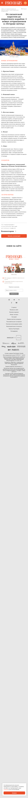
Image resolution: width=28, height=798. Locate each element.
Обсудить (25, 8)
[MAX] (9, 299)
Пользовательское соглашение (14, 321)
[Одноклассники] (12, 302)
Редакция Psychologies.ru (9, 224)
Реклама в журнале (14, 312)
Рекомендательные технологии (14, 326)
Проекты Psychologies (14, 328)
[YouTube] (16, 302)
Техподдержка (14, 331)
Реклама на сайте (14, 309)
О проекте (14, 307)
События (3, 8)
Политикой (7, 281)
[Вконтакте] (19, 299)
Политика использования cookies (14, 324)
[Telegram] (14, 299)
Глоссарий (14, 317)
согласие (9, 278)
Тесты (25, 2)
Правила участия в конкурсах (14, 319)
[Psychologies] (13, 2)
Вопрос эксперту (14, 314)
